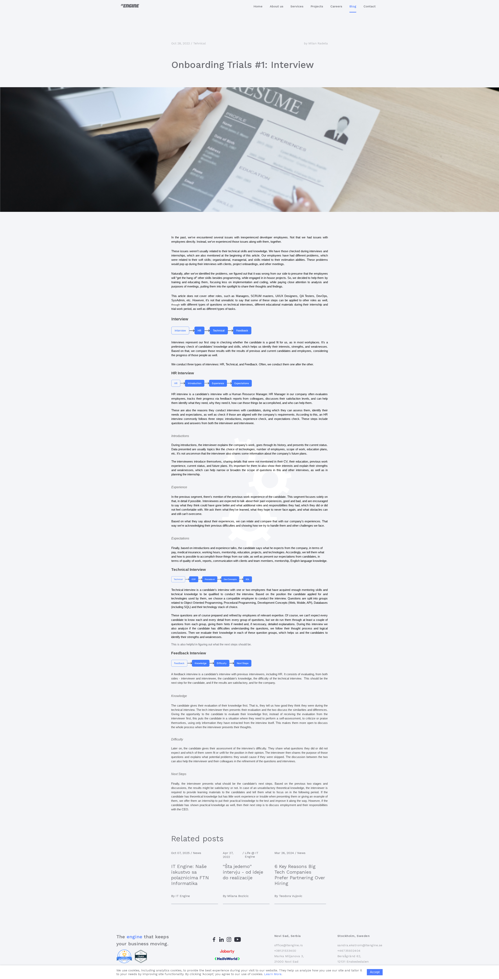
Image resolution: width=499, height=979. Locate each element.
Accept (375, 972)
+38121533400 (285, 951)
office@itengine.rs (288, 945)
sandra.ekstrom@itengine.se (359, 945)
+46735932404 (349, 951)
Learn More (272, 974)
